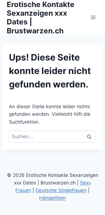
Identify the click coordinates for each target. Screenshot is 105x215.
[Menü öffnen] (93, 17)
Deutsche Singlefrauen (61, 190)
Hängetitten (52, 198)
